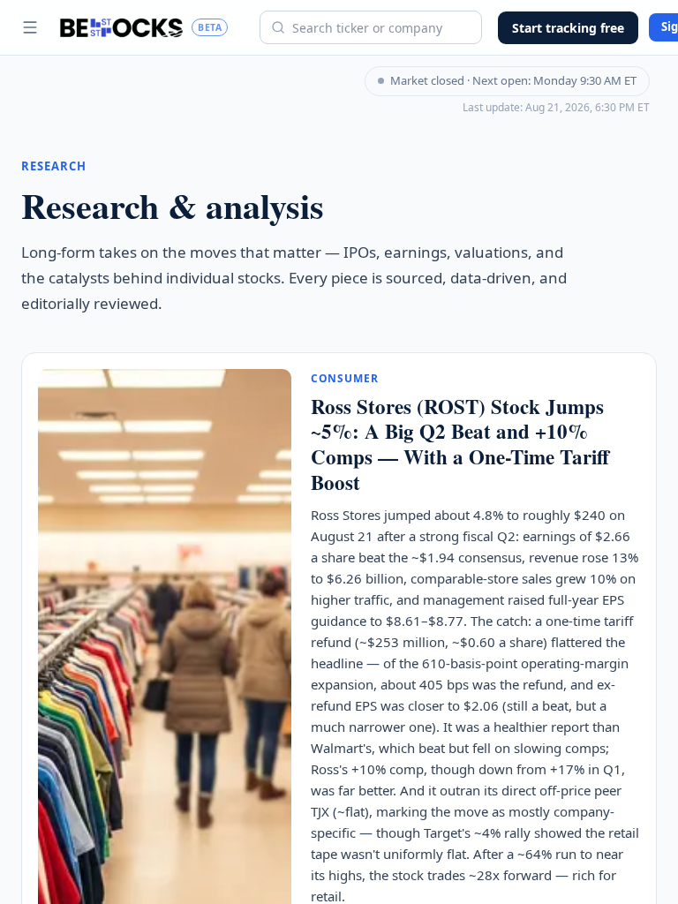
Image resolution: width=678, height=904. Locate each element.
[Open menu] (30, 27)
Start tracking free (568, 27)
